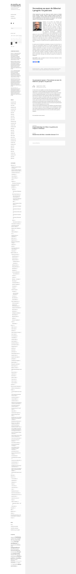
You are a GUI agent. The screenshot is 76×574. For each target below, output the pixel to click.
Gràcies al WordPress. (36, 143)
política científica (16, 558)
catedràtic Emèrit (14, 400)
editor (42, 68)
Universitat (13, 250)
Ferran (18, 543)
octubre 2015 (13, 153)
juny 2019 (12, 112)
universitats (13, 566)
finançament (13, 544)
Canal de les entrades (14, 526)
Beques (12, 483)
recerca (13, 561)
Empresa (12, 181)
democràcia (17, 540)
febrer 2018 (13, 135)
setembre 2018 (13, 126)
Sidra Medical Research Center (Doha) (48, 69)
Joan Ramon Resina (14, 342)
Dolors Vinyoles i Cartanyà (15, 332)
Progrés (12, 517)
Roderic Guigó (13, 377)
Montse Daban (13, 372)
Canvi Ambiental (15, 273)
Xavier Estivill (13, 382)
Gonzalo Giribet (14, 339)
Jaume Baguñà (13, 341)
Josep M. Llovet (14, 355)
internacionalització (15, 550)
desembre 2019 (13, 107)
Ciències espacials (15, 303)
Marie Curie (13, 238)
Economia (13, 291)
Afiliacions (12, 165)
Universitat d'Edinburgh (17, 191)
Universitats (13, 506)
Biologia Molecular (15, 266)
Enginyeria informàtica (16, 307)
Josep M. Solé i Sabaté (15, 357)
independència (15, 547)
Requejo (16, 562)
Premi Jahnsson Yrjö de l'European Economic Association (15, 448)
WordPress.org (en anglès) (15, 529)
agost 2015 (12, 156)
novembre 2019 (13, 109)
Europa (16, 541)
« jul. (11, 46)
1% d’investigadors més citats (16, 391)
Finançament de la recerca (15, 494)
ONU (15, 554)
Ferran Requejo (14, 335)
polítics (12, 559)
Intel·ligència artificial (16, 312)
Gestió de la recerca (14, 498)
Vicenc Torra (13, 379)
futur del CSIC (13, 496)
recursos (13, 562)
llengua (19, 552)
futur (16, 544)
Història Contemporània (15, 388)
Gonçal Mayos (13, 337)
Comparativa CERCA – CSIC (16, 503)
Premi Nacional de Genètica (16, 457)
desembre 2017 (13, 139)
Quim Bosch (13, 373)
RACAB (12, 246)
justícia (15, 551)
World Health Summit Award (16, 472)
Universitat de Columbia (17, 206)
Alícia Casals (13, 328)
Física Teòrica (14, 309)
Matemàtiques (14, 314)
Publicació (13, 244)
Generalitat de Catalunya (15, 223)
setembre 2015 (13, 154)
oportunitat (18, 554)
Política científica (14, 501)
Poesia (12, 499)
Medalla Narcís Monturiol (15, 421)
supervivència (15, 564)
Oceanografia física (15, 282)
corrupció (19, 538)
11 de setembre (14, 478)
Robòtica (13, 318)
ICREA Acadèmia (14, 231)
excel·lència (14, 543)
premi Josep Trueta (14, 451)
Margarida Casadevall (15, 364)
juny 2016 (12, 151)
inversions (12, 551)
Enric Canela (13, 334)
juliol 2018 (12, 128)
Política (12, 513)
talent (19, 564)
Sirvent (12, 53)
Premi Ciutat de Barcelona (15, 438)
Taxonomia (15, 263)
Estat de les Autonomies (15, 492)
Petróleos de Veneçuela (16, 183)
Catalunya (18, 537)
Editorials (12, 475)
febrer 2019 (13, 117)
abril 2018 (12, 133)
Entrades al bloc (13, 14)
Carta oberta (13, 485)
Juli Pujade (13, 358)
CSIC (12, 179)
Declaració (12, 16)
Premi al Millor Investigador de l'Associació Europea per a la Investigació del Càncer (16, 429)
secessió (12, 564)
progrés (16, 559)
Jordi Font (13, 348)
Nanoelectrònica (15, 316)
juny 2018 (12, 130)
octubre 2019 (13, 110)
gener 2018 (13, 137)
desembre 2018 (13, 121)
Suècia (13, 220)
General (12, 476)
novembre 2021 (13, 102)
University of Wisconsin (17, 217)
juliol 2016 (12, 149)
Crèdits (12, 389)
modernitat (13, 554)
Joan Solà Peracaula (14, 344)
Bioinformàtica (14, 257)
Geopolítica (13, 507)
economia (12, 541)
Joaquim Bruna (14, 346)
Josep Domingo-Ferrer (15, 353)
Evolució (13, 275)
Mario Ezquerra (14, 365)
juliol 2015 (12, 158)
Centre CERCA (13, 176)
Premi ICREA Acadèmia (15, 442)
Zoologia (13, 287)
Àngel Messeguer (15, 256)
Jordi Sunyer (13, 351)
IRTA (11, 509)
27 (16, 42)
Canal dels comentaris (14, 528)
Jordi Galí (13, 349)
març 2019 (12, 116)
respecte (18, 562)
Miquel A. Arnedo (14, 367)
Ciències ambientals (15, 272)
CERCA (15, 538)
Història (18, 544)
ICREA (12, 230)
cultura (14, 540)
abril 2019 (12, 114)
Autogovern (13, 482)
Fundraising (14, 323)
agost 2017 (12, 146)
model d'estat (16, 553)
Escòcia (13, 189)
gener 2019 (13, 119)
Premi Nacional (14, 455)
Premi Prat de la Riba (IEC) (15, 460)
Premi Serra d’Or (14, 463)
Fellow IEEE (13, 410)
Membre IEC (13, 511)
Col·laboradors (13, 18)
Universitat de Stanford (17, 214)
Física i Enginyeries (14, 301)
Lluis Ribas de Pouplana (15, 360)
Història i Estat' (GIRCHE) (15, 228)
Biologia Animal (15, 259)
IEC (12, 233)
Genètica (13, 277)
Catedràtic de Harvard (15, 172)
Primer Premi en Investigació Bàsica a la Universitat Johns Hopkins (16, 469)
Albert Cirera (13, 327)
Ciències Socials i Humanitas (15, 386)
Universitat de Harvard (17, 208)
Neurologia (14, 280)
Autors (12, 325)
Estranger (13, 187)
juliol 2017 (12, 147)
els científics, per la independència (16, 5)
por (14, 559)
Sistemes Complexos (15, 284)
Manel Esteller (13, 362)
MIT (13, 201)
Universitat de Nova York (17, 211)
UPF (16, 566)
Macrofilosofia (14, 297)
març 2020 (12, 105)
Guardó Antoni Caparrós (15, 412)
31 (11, 44)
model (12, 553)
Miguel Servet (13, 239)
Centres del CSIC (14, 487)
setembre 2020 (13, 103)
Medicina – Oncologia (15, 279)
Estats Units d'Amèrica (16, 194)
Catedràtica (13, 174)
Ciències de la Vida (14, 254)
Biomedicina (14, 268)
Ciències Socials (14, 289)
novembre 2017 (13, 140)
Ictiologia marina (16, 261)
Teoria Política (14, 299)
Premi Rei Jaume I (14, 462)
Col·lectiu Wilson (14, 177)
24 (11, 42)
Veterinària (14, 286)
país (11, 556)
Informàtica (14, 311)
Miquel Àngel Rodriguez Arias (16, 369)
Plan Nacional (14, 556)
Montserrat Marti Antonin (15, 61)
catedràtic (12, 384)
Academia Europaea (14, 397)
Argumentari (13, 480)
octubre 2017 (13, 142)
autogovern (13, 537)
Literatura (14, 296)
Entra (12, 524)
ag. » (13, 46)
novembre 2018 (13, 123)
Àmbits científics (13, 252)
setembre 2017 (13, 144)
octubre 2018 (13, 124)
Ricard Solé (13, 375)
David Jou (13, 330)
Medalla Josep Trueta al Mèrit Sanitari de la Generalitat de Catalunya (16, 418)
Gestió (12, 321)
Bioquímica (14, 270)
